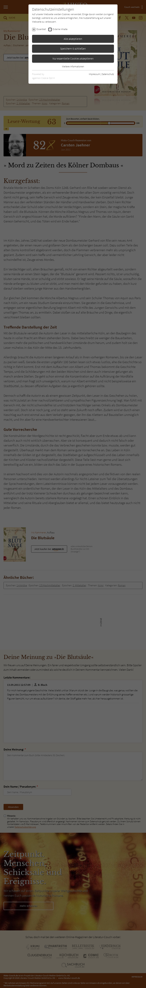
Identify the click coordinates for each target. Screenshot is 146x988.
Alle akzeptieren (73, 39)
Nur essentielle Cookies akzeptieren (73, 58)
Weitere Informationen (73, 66)
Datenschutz (108, 74)
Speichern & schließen (73, 48)
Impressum (94, 74)
